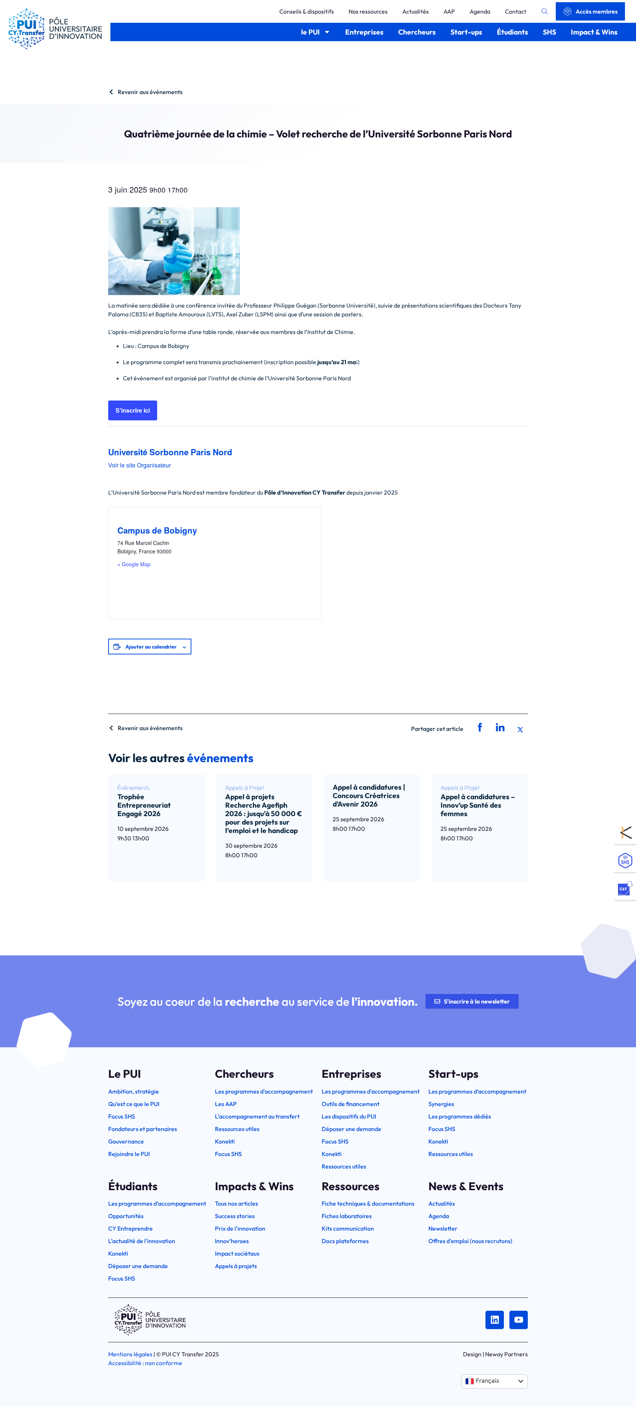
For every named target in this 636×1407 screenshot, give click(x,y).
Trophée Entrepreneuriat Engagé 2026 (144, 805)
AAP (449, 11)
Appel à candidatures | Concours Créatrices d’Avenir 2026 (369, 795)
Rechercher (545, 11)
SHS (549, 32)
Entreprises (364, 32)
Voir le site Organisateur (139, 465)
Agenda (480, 11)
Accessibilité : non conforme (145, 1363)
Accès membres (597, 11)
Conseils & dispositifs (306, 11)
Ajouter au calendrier (151, 646)
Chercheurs (417, 32)
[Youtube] (518, 1320)
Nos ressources (368, 11)
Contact (515, 11)
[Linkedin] (494, 1320)
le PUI (310, 32)
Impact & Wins (594, 32)
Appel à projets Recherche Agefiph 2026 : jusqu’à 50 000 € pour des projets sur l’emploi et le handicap (263, 813)
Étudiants (512, 32)
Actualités (415, 11)
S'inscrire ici (133, 410)
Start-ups (466, 32)
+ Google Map (134, 564)
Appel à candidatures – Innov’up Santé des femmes (478, 805)
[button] (479, 727)
